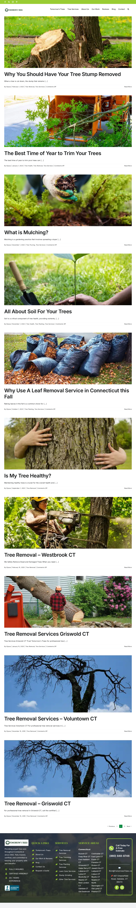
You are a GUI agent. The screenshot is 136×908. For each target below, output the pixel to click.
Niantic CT (83, 880)
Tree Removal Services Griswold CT (46, 634)
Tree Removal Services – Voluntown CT (50, 718)
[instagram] (122, 887)
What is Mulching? (26, 232)
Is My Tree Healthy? (27, 476)
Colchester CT (97, 854)
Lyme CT (82, 874)
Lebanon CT (84, 871)
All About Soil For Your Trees (38, 311)
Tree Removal (30, 87)
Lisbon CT (95, 874)
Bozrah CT (83, 854)
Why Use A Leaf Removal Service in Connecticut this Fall (66, 393)
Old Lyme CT (96, 888)
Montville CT (84, 877)
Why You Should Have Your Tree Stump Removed (62, 74)
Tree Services (40, 87)
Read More (128, 87)
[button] (128, 9)
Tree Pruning (30, 245)
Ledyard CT (96, 871)
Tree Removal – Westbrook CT (40, 555)
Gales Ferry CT (85, 868)
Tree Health (29, 166)
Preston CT (96, 891)
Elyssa (8, 87)
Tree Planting (39, 324)
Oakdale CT (83, 888)
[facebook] (117, 887)
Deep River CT (84, 857)
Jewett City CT (97, 868)
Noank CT (95, 880)
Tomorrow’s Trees (43, 850)
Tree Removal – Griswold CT (37, 803)
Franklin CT (96, 862)
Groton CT (95, 865)
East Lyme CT (97, 857)
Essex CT (95, 859)
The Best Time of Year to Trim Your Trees (52, 153)
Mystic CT (95, 877)
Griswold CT (84, 865)
